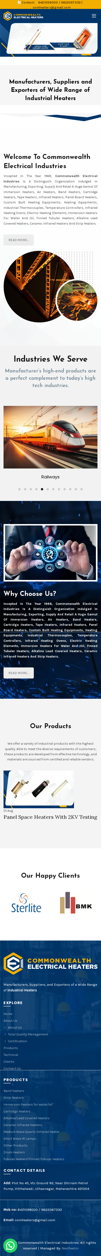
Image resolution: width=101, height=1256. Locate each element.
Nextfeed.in (70, 1248)
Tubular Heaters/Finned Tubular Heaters (34, 1159)
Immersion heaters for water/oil (28, 1105)
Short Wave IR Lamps (20, 1139)
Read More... (18, 240)
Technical (11, 1055)
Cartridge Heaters (17, 1111)
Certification (17, 1041)
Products (11, 1048)
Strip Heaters (14, 1098)
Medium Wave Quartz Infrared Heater (32, 1132)
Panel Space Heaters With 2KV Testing (50, 817)
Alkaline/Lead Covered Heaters (27, 1118)
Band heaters (14, 1091)
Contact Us (12, 1068)
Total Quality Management (28, 1034)
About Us (10, 1021)
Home (8, 1014)
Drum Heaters (14, 1152)
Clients (9, 1062)
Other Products (15, 1145)
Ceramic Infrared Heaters (23, 1125)
